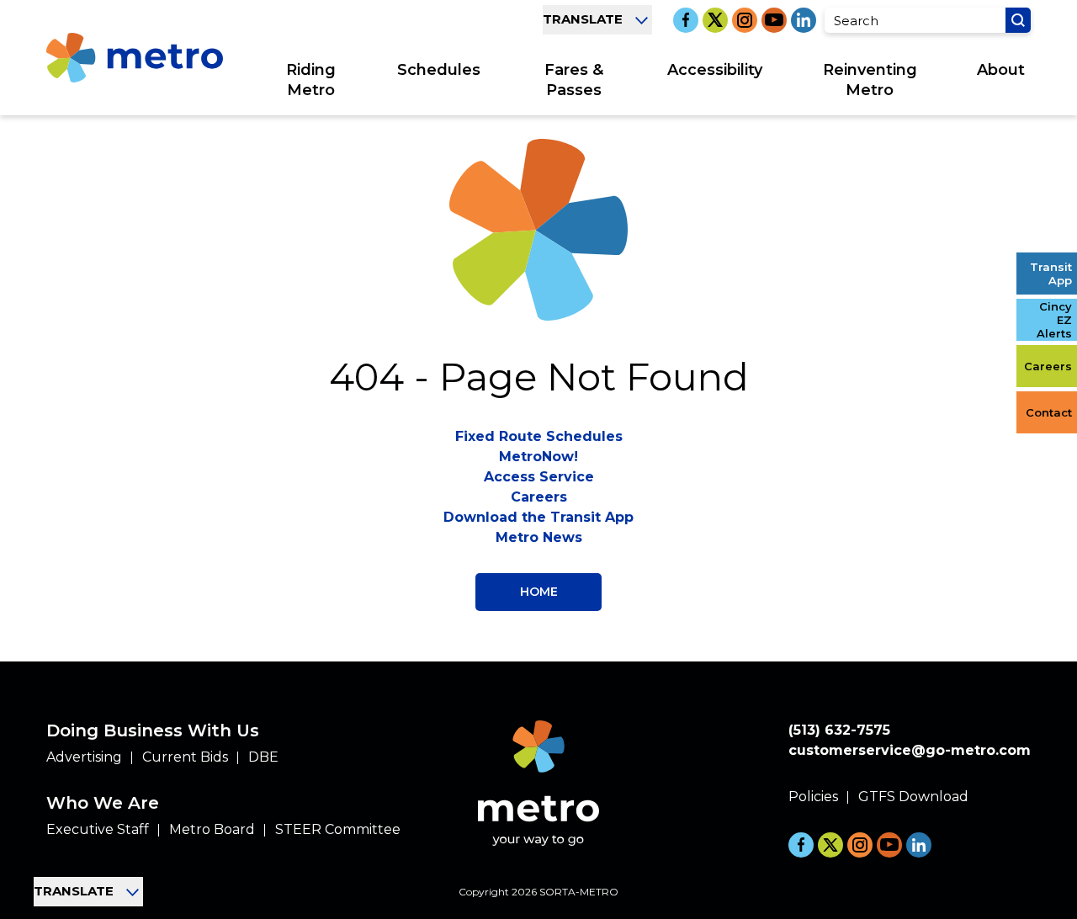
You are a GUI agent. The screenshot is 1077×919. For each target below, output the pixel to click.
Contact (1049, 412)
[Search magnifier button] (1018, 20)
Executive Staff (97, 829)
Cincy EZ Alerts (1054, 320)
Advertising (84, 757)
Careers (1048, 366)
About (1001, 70)
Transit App (1051, 273)
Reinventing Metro (870, 80)
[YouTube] (774, 20)
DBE (263, 757)
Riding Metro (311, 80)
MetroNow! (538, 457)
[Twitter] (715, 20)
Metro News (539, 537)
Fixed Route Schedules (539, 436)
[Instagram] (744, 20)
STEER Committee (338, 829)
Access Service (539, 477)
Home (539, 591)
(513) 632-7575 (839, 730)
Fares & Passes (573, 80)
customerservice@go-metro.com (909, 750)
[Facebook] (685, 20)
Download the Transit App (538, 517)
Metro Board (212, 829)
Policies (813, 797)
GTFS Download (913, 797)
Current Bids (185, 757)
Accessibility (714, 70)
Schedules (438, 70)
